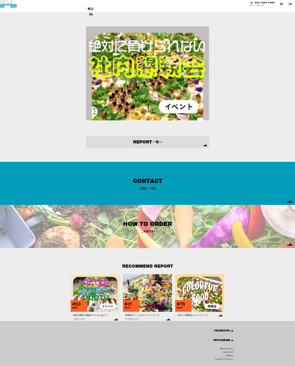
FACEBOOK (222, 330)
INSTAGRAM (222, 340)
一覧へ (147, 142)
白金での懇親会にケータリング (192, 315)
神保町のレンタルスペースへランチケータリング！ (142, 317)
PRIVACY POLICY (227, 349)
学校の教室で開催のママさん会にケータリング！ (90, 317)
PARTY (75, 308)
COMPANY (229, 355)
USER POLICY (228, 352)
